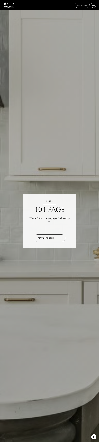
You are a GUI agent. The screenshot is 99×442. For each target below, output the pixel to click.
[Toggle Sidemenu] (93, 5)
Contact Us (82, 5)
